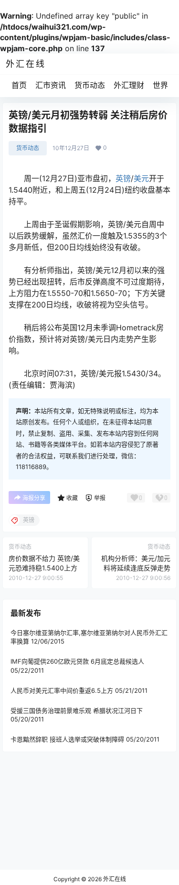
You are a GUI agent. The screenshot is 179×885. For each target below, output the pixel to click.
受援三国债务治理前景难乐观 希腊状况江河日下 (77, 710)
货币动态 (89, 85)
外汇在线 (114, 879)
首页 (19, 85)
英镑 (123, 178)
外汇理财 (129, 85)
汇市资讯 (50, 85)
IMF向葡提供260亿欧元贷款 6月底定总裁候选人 (77, 661)
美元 (141, 178)
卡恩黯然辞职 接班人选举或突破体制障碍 (67, 739)
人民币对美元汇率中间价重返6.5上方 (62, 690)
